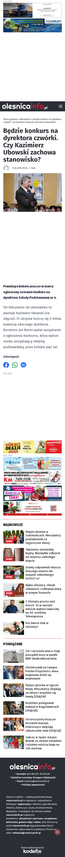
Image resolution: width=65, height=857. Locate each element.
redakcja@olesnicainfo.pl (36, 781)
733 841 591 (45, 774)
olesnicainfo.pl (20, 825)
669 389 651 (32, 774)
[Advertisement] (32, 65)
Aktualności (25, 119)
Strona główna (10, 119)
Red (33, 168)
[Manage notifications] (57, 832)
